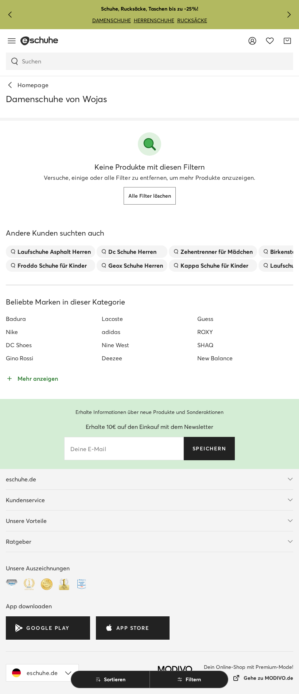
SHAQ (205, 345)
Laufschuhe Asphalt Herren (54, 251)
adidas (111, 332)
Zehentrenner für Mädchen (216, 251)
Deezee (112, 358)
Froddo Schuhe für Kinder (52, 265)
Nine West (115, 345)
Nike (12, 332)
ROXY (205, 332)
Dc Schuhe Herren (132, 251)
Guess (205, 318)
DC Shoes (19, 345)
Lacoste (112, 318)
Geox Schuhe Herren (135, 265)
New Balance (215, 358)
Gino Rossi (19, 358)
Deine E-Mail (88, 449)
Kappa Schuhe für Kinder (214, 265)
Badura (16, 318)
